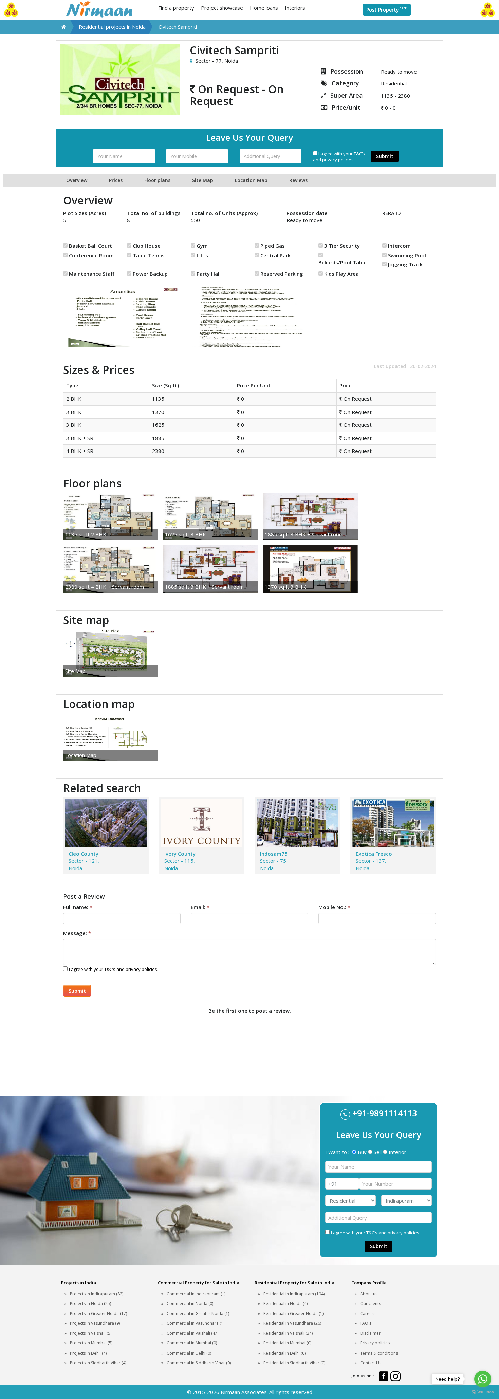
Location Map (251, 180)
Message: (77, 933)
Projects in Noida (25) (90, 1303)
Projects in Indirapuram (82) (96, 1294)
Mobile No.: (334, 907)
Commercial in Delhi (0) (189, 1353)
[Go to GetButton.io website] (483, 1392)
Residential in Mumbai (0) (287, 1343)
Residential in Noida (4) (285, 1303)
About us (368, 1294)
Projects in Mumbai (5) (91, 1343)
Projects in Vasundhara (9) (95, 1323)
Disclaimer (370, 1333)
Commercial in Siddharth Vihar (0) (199, 1363)
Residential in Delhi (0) (284, 1353)
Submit (384, 156)
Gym (202, 245)
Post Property (386, 9)
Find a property (176, 7)
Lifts (202, 255)
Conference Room (91, 255)
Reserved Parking (281, 273)
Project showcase (222, 7)
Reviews (298, 180)
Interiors (295, 7)
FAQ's (365, 1323)
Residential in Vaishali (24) (288, 1333)
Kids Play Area (341, 273)
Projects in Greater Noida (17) (98, 1313)
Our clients (370, 1303)
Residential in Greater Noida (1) (293, 1313)
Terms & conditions (379, 1353)
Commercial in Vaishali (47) (192, 1333)
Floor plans (157, 180)
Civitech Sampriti (178, 26)
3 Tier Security (342, 245)
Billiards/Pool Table (342, 262)
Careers (367, 1313)
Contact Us (370, 1363)
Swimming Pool (407, 255)
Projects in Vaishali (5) (90, 1333)
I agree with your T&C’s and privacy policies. (339, 157)
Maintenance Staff (91, 273)
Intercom (399, 245)
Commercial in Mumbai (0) (192, 1343)
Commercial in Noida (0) (190, 1303)
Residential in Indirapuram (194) (294, 1294)
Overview (76, 180)
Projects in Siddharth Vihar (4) (98, 1363)
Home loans (264, 7)
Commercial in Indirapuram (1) (196, 1294)
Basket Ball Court (90, 245)
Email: (200, 907)
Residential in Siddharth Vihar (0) (294, 1363)
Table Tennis (149, 255)
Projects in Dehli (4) (88, 1353)
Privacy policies (375, 1343)
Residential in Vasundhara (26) (292, 1323)
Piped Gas (272, 245)
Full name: (77, 907)
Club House (147, 245)
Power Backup (150, 273)
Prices (116, 180)
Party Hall (209, 273)
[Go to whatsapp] (482, 1379)
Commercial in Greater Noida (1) (198, 1313)
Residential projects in (112, 26)
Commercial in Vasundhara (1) (195, 1323)
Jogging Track (405, 264)
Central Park (275, 255)
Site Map (202, 180)
